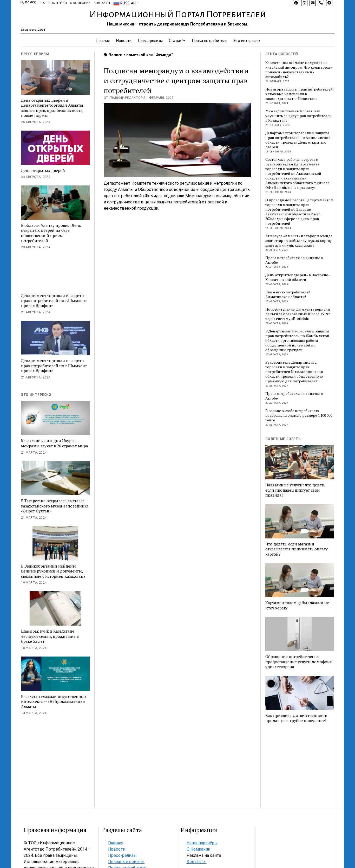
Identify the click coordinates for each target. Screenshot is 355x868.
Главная (103, 40)
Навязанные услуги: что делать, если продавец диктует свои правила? (295, 490)
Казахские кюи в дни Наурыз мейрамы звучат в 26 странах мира (54, 443)
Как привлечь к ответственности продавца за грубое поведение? (296, 718)
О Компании (80, 3)
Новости (124, 40)
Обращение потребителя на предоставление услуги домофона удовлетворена (298, 661)
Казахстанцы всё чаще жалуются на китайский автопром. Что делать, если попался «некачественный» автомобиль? (299, 69)
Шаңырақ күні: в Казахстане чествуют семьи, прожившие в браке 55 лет (50, 636)
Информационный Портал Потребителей (177, 14)
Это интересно (246, 40)
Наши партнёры (54, 3)
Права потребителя (209, 40)
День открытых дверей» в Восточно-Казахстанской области (297, 277)
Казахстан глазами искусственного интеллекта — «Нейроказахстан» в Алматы (54, 701)
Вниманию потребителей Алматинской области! (288, 294)
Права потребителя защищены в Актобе (294, 260)
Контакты (102, 3)
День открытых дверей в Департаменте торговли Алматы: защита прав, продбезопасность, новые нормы (52, 108)
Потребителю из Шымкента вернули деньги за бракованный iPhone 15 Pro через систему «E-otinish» (298, 314)
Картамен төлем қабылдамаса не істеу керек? (297, 605)
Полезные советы (126, 861)
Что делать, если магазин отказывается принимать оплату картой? (296, 549)
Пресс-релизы (150, 40)
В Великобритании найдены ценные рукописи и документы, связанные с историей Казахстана (53, 571)
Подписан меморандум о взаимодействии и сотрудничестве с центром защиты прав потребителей (176, 80)
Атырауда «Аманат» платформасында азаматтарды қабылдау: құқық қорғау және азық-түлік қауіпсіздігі (298, 241)
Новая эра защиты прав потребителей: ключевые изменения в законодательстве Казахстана (299, 94)
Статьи (175, 40)
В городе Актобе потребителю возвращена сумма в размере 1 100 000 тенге (298, 415)
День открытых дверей (43, 170)
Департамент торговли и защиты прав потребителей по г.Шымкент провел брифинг (54, 300)
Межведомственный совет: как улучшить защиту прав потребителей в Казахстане (298, 116)
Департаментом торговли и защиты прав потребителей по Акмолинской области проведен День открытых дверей (298, 140)
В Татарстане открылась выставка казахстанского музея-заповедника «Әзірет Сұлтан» (55, 505)
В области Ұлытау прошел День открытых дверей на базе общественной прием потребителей (51, 233)
